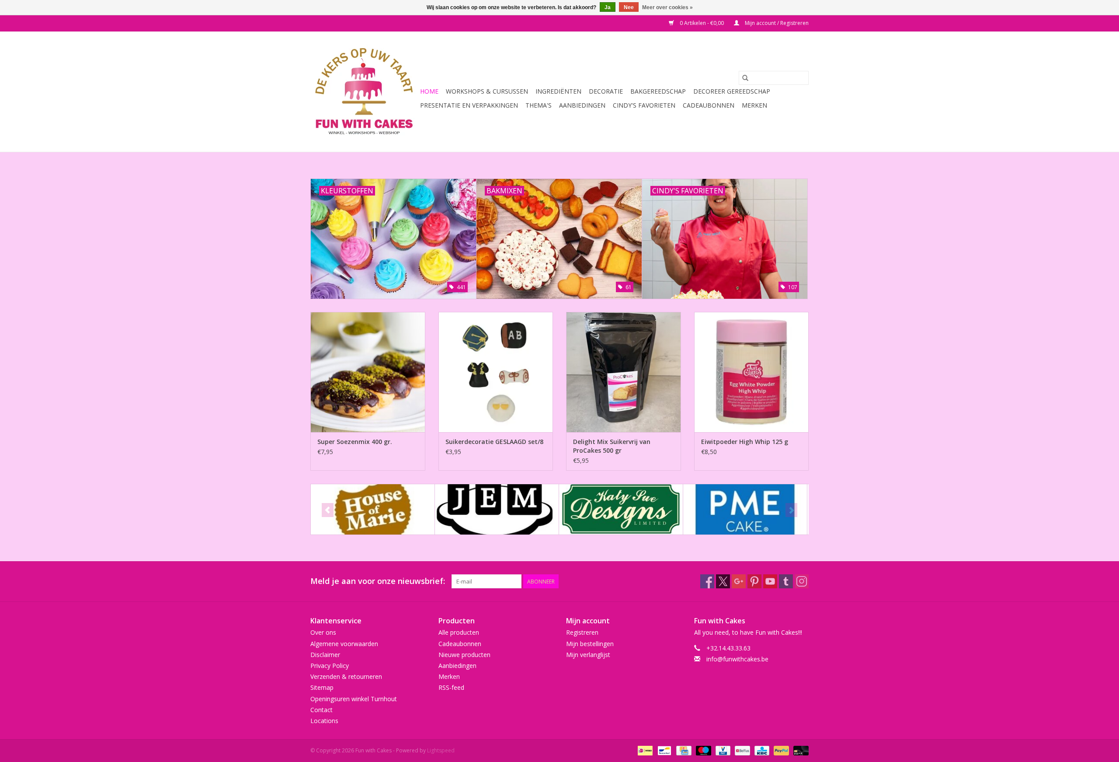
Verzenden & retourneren (346, 676)
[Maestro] (702, 750)
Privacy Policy (329, 665)
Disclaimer (325, 654)
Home (429, 91)
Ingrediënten (558, 91)
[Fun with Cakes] (363, 92)
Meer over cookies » (667, 7)
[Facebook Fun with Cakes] (707, 581)
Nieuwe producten (464, 654)
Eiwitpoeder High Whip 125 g (744, 441)
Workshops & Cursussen (487, 91)
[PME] (745, 509)
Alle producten (458, 632)
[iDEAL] (644, 750)
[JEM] (497, 509)
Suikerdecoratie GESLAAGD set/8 (494, 441)
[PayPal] (780, 750)
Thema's (538, 105)
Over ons (323, 632)
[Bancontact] (663, 750)
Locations (324, 721)
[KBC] (761, 750)
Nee (629, 7)
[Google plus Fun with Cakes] (739, 581)
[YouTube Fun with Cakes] (770, 581)
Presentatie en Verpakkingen (469, 105)
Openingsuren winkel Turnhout (353, 699)
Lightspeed (441, 750)
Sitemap (322, 687)
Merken (754, 105)
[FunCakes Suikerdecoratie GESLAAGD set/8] (495, 372)
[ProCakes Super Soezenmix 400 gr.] (367, 372)
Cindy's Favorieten (644, 105)
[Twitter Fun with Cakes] (723, 581)
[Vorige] (328, 510)
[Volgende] (791, 510)
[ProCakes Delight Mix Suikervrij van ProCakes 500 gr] (623, 372)
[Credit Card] (682, 750)
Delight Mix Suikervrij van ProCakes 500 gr (611, 445)
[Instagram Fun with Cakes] (802, 581)
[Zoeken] (745, 78)
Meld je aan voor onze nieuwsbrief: (377, 581)
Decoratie (606, 91)
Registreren (582, 632)
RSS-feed (451, 687)
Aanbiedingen (582, 105)
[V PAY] (722, 750)
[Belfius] (741, 750)
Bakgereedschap (658, 91)
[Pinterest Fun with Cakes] (754, 581)
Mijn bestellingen (590, 644)
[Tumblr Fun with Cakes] (786, 581)
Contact (321, 710)
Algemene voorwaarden (344, 644)
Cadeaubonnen (708, 105)
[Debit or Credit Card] (799, 750)
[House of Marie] (372, 509)
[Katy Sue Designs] (621, 509)
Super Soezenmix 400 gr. (354, 441)
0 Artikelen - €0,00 (701, 23)
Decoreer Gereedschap (731, 91)
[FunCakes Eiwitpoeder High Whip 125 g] (751, 372)
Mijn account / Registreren (776, 23)
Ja (608, 7)
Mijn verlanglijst (588, 654)
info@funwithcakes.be (737, 659)
